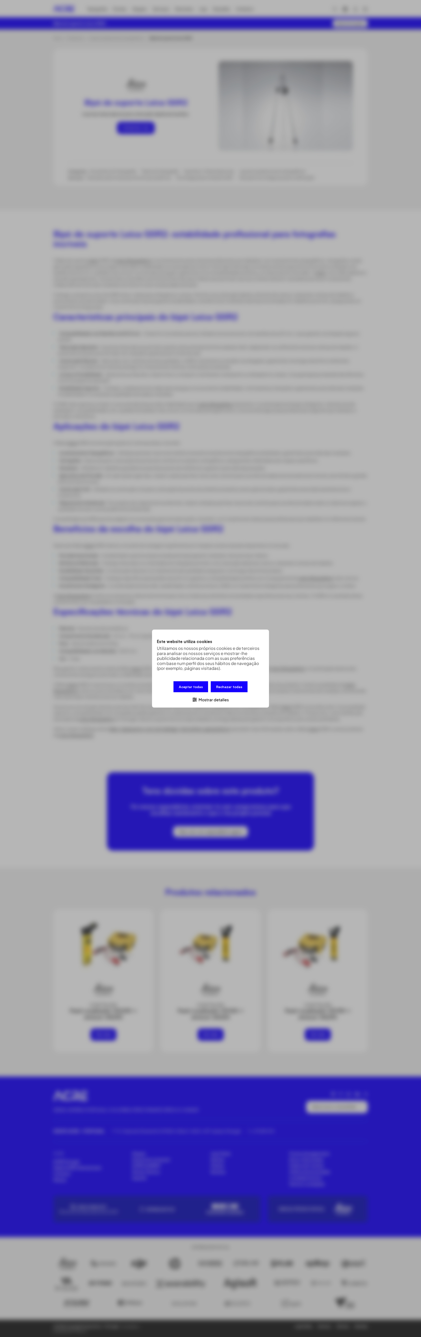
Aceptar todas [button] (191, 686)
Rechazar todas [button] (229, 686)
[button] (210, 699)
